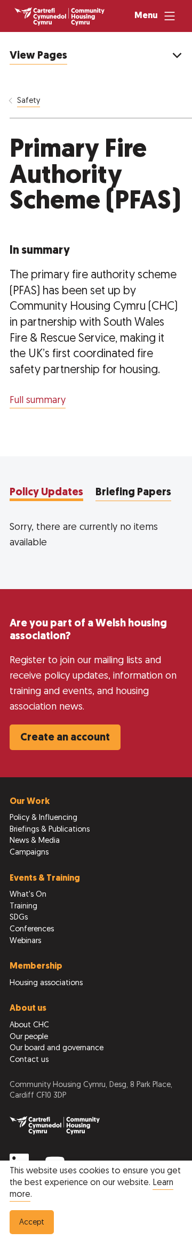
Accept (31, 1223)
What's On (28, 895)
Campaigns (29, 853)
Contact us (29, 1060)
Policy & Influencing (43, 818)
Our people (29, 1037)
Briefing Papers (133, 492)
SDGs (19, 918)
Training (23, 907)
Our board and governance (56, 1048)
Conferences (32, 929)
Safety (28, 101)
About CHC (29, 1025)
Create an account (65, 737)
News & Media (35, 841)
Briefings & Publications (50, 830)
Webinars (25, 941)
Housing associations (46, 983)
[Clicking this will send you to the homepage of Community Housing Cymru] (59, 16)
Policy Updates (46, 492)
